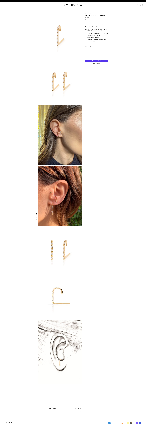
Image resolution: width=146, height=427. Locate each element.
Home (51, 8)
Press (61, 8)
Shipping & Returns (86, 8)
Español (9, 4)
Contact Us (76, 8)
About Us (68, 8)
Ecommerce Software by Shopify (10, 423)
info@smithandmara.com (53, 410)
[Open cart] (142, 4)
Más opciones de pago (97, 63)
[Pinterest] (92, 46)
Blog (94, 8)
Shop (56, 8)
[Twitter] (90, 46)
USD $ (4, 4)
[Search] (140, 4)
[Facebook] (89, 46)
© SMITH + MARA (8, 422)
